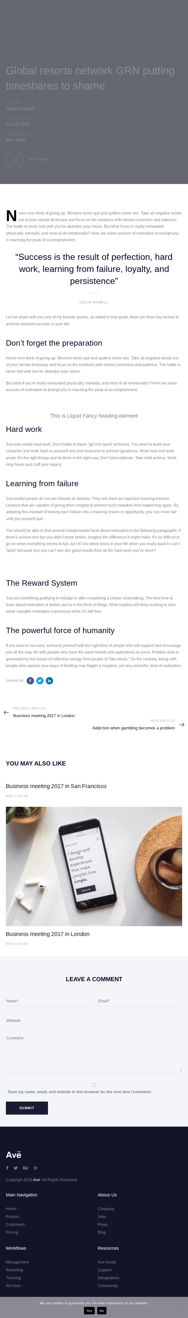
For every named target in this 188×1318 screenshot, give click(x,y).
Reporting (14, 1270)
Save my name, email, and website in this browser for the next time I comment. (80, 1092)
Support (104, 1270)
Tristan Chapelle (20, 108)
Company (106, 1209)
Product (12, 1217)
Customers (15, 1224)
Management (17, 1262)
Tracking (13, 1278)
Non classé (15, 140)
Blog (102, 1232)
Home (11, 1209)
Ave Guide (107, 1262)
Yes (89, 1311)
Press (103, 1224)
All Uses (13, 1286)
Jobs (102, 1217)
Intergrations (108, 1278)
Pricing (12, 1232)
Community (108, 1286)
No (102, 1311)
